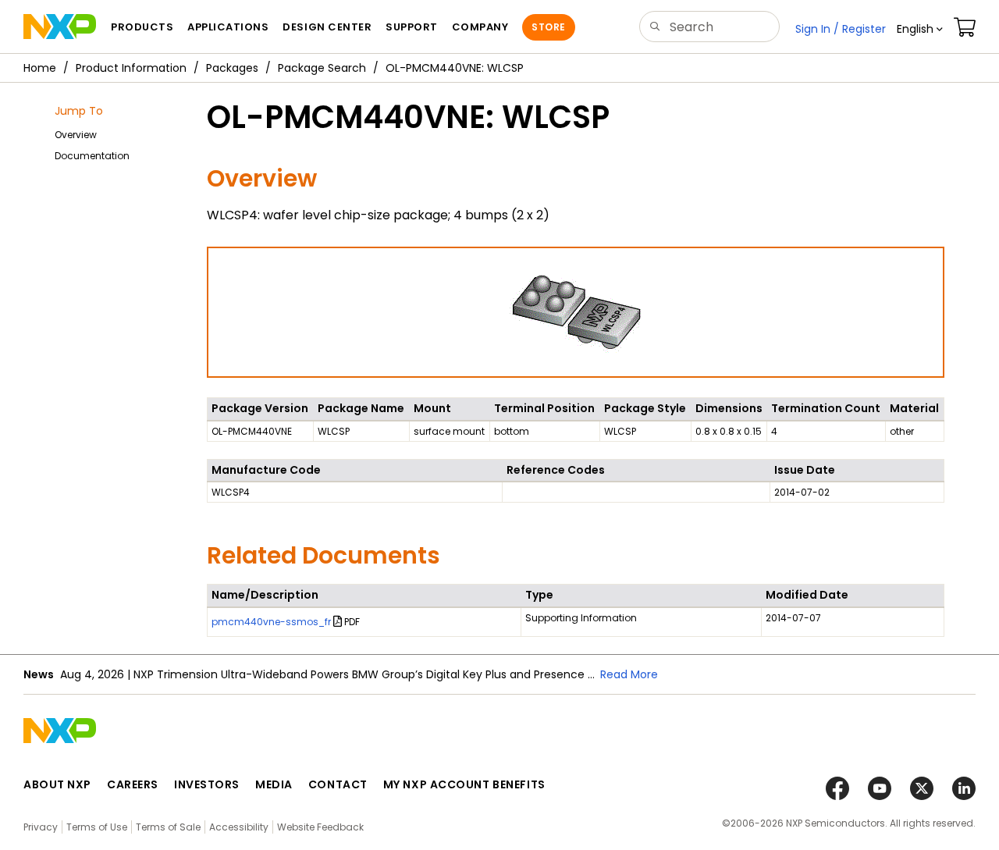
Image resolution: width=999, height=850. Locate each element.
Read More (629, 674)
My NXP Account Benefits (464, 784)
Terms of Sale (168, 827)
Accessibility (238, 827)
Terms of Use (96, 827)
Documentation (92, 155)
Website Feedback (320, 827)
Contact (338, 784)
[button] (920, 28)
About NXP (57, 784)
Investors (207, 784)
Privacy (40, 827)
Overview (76, 134)
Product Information (131, 68)
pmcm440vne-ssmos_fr (271, 621)
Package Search (322, 68)
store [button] (548, 27)
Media (274, 784)
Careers (132, 784)
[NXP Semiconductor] (59, 26)
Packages (232, 68)
